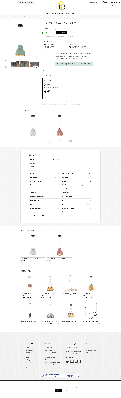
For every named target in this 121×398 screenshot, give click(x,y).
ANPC (88, 352)
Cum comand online (50, 352)
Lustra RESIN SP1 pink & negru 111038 (56, 139)
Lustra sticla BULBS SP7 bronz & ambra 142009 (69, 322)
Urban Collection (55, 159)
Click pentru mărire (37, 57)
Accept (58, 390)
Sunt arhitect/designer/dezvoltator (74, 350)
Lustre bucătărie (23, 16)
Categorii (46, 13)
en (119, 5)
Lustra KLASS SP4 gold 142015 (69, 294)
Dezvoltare (28, 355)
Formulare (48, 360)
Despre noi (28, 347)
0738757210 (61, 36)
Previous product (112, 17)
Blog (61, 13)
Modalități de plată (50, 357)
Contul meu (48, 350)
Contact (75, 13)
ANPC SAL (89, 355)
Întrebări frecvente (50, 347)
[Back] (5, 17)
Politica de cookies (50, 365)
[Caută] (99, 2)
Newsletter (28, 367)
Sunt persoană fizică (71, 347)
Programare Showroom (26, 2)
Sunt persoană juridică (72, 354)
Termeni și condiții (91, 350)
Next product (116, 17)
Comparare (46, 70)
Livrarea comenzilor (50, 355)
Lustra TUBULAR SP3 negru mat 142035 (28, 322)
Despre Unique (29, 350)
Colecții (54, 13)
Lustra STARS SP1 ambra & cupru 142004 (90, 294)
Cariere (27, 365)
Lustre (17, 16)
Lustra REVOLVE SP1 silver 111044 (49, 321)
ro (112, 5)
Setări (66, 390)
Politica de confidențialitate (52, 362)
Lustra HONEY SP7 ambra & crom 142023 (49, 294)
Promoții (67, 13)
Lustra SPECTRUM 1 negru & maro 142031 (90, 322)
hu (116, 5)
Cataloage (27, 360)
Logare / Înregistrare (93, 2)
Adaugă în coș (61, 32)
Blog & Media (28, 362)
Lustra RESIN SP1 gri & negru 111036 (29, 139)
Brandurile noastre (30, 352)
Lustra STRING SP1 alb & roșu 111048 (27, 294)
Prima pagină (12, 16)
